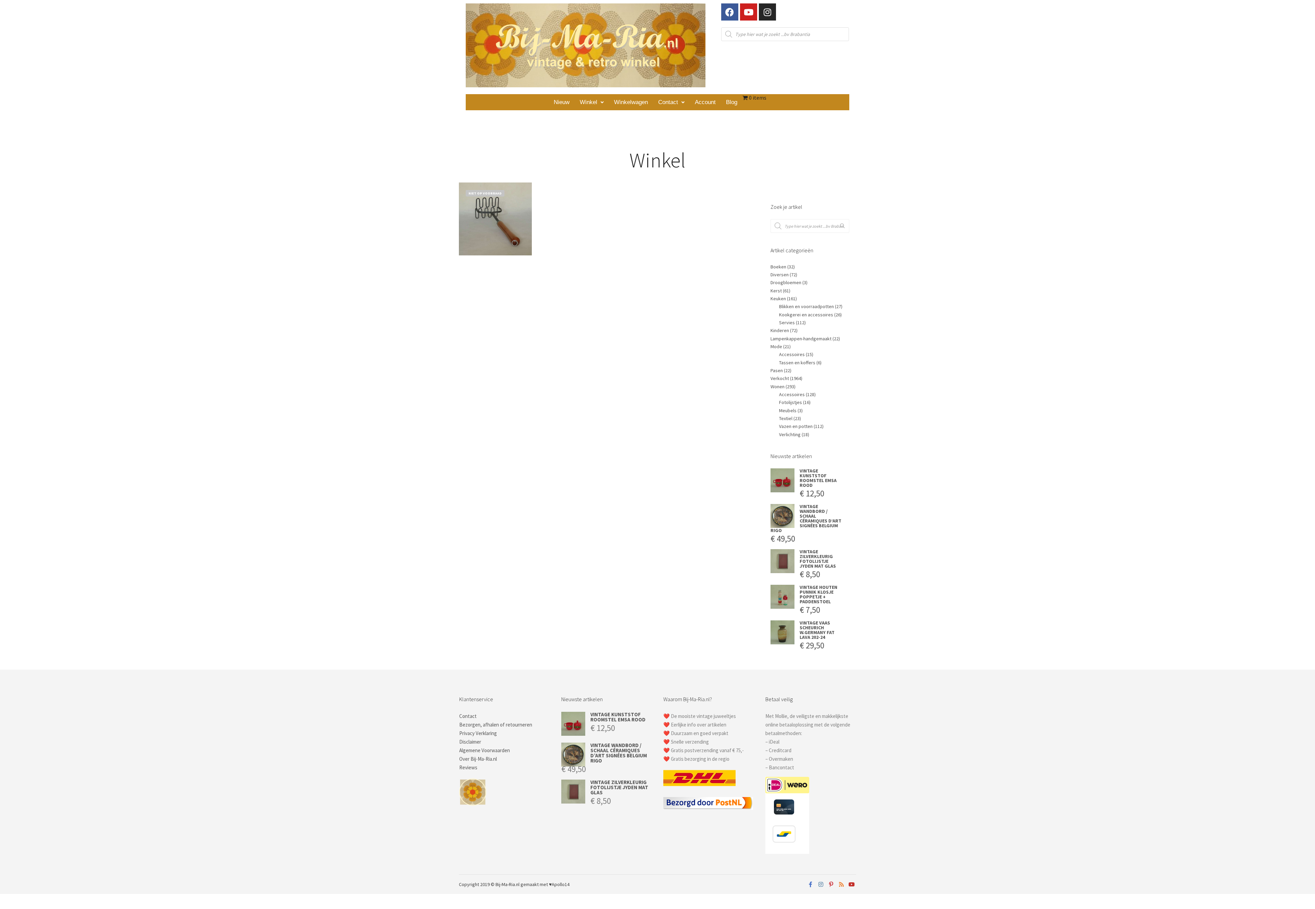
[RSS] (841, 884)
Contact (668, 102)
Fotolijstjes (790, 402)
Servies (787, 322)
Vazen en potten (796, 426)
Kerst (776, 291)
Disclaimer (470, 741)
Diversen (780, 275)
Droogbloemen (786, 282)
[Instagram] (767, 12)
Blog (731, 102)
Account (705, 102)
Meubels (788, 410)
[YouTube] (851, 884)
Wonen (778, 386)
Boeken (778, 267)
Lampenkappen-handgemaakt (801, 339)
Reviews (468, 767)
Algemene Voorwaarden (484, 750)
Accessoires (792, 354)
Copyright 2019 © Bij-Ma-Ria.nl (489, 884)
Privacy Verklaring (478, 733)
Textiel (785, 418)
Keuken (778, 298)
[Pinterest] (831, 884)
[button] (592, 102)
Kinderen (780, 330)
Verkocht (780, 378)
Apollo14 (560, 884)
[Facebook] (729, 12)
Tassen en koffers (797, 362)
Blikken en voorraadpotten (806, 306)
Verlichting (790, 434)
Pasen (777, 370)
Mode (776, 346)
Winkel (588, 102)
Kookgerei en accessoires (806, 315)
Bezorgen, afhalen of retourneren (495, 724)
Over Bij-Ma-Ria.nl (478, 759)
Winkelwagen (631, 102)
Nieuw (561, 102)
